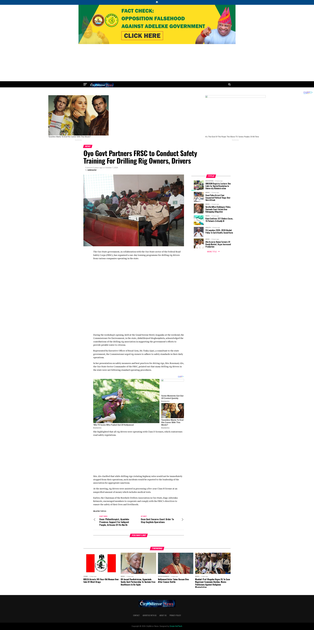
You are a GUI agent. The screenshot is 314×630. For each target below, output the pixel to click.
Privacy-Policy (175, 615)
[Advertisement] (157, 63)
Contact (136, 615)
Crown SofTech (176, 626)
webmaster (92, 170)
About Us (163, 615)
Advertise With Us (150, 615)
